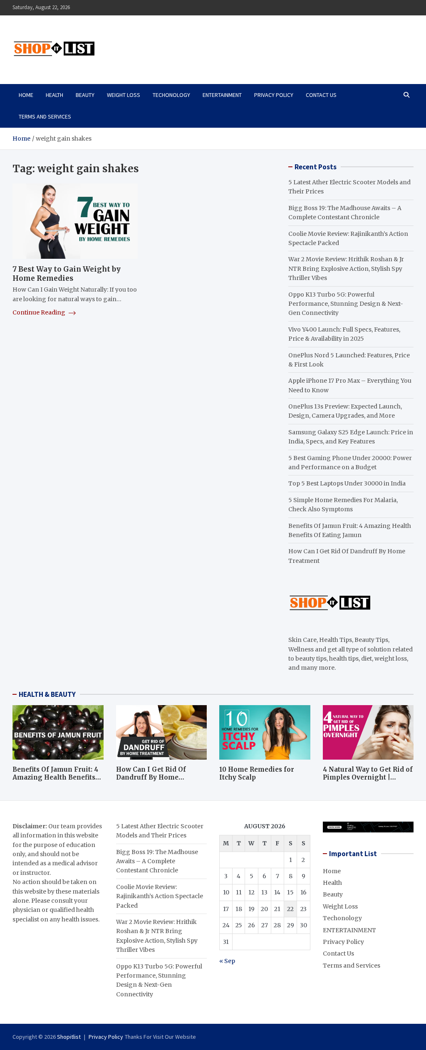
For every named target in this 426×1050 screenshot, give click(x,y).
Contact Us (321, 95)
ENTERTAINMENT (222, 95)
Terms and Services (45, 116)
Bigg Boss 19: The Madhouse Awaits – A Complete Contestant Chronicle (157, 861)
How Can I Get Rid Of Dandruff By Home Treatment (151, 777)
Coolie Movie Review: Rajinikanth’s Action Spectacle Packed (159, 896)
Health (54, 95)
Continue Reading (39, 312)
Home (26, 95)
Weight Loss (123, 95)
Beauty (85, 95)
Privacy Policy (273, 95)
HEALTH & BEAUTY (47, 694)
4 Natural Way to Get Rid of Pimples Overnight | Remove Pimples (368, 777)
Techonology (171, 95)
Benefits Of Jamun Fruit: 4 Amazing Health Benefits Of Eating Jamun (55, 777)
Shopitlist (69, 1036)
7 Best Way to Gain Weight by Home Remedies (66, 274)
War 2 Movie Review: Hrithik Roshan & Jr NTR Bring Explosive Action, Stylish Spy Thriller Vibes (346, 268)
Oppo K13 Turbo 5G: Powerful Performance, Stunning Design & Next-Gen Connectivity (345, 304)
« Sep (227, 961)
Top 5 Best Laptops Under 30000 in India (347, 483)
